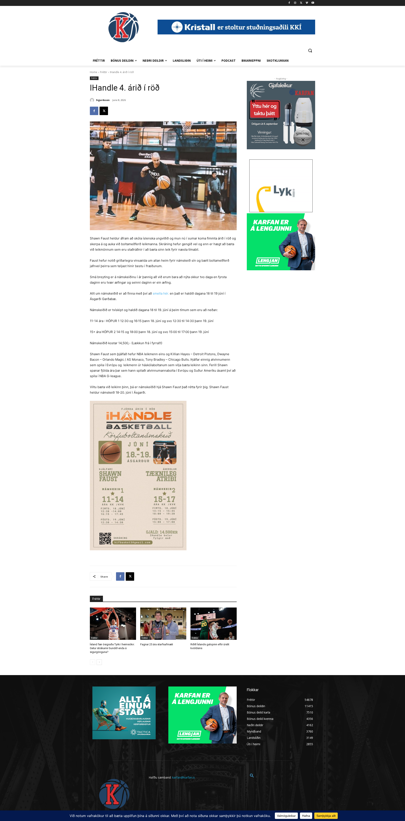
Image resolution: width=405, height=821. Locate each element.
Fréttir (103, 72)
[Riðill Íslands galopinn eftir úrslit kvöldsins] (213, 624)
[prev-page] (92, 662)
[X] (301, 3)
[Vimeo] (306, 3)
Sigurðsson (103, 100)
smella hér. (161, 293)
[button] (310, 50)
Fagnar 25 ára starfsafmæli (156, 644)
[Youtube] (312, 3)
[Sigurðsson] (92, 100)
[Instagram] (295, 3)
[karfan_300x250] (124, 712)
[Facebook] (289, 3)
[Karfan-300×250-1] (281, 241)
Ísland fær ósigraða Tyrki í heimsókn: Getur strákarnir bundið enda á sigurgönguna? (112, 648)
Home (93, 72)
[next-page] (99, 662)
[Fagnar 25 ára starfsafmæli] (163, 624)
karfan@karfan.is (183, 777)
